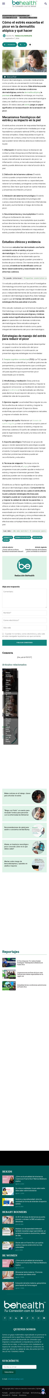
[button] (43, 1392)
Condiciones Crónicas (28, 17)
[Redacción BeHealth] (4, 35)
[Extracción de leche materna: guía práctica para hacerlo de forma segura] (8, 1286)
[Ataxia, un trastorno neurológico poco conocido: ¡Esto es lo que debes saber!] (38, 847)
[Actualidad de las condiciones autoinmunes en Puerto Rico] (9, 985)
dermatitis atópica (32, 92)
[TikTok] (27, 1318)
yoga (25, 466)
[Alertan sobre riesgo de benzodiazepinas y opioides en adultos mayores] (38, 864)
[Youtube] (44, 1318)
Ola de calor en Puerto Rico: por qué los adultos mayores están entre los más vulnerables (29, 1245)
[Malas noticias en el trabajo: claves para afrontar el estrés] (38, 796)
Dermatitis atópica (22, 537)
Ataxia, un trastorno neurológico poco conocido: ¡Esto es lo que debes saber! (16, 846)
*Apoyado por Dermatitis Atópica (16, 15)
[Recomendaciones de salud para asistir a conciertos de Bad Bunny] (38, 830)
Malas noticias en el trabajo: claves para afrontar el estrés (17, 794)
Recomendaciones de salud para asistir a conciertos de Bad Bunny (8, 730)
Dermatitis (8, 537)
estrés (27, 105)
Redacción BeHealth (23, 36)
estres (6, 540)
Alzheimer (9, 676)
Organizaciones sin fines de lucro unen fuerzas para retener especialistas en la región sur (30, 974)
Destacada (37, 537)
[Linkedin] (16, 1318)
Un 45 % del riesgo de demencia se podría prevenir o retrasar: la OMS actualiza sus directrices (30, 1219)
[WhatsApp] (38, 1318)
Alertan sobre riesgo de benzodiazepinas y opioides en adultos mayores (15, 863)
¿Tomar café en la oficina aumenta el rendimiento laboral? (12, 550)
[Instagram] (10, 1318)
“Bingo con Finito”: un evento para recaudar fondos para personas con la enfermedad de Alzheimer (8, 697)
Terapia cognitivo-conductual (16, 359)
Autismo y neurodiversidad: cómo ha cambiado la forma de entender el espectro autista (31, 1201)
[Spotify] (21, 1318)
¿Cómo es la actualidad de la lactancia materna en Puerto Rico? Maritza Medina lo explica (31, 1179)
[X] (33, 1318)
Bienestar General (9, 17)
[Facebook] (5, 1318)
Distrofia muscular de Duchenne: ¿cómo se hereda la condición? (36, 550)
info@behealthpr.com (15, 1379)
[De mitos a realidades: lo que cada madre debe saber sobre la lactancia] (8, 1191)
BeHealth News (9, 715)
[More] (30, 44)
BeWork (8, 668)
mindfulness (13, 390)
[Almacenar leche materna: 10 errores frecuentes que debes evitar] (8, 1275)
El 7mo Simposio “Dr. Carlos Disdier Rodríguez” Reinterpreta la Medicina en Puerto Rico (30, 962)
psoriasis (5, 95)
